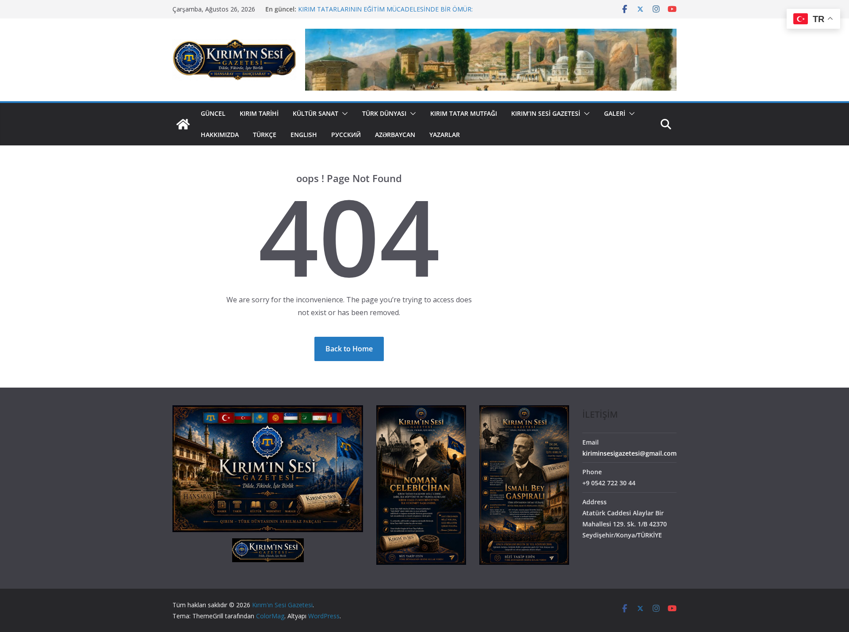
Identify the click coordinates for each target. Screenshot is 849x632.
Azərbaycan (395, 134)
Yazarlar (444, 134)
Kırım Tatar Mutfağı (463, 113)
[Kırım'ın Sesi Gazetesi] (183, 124)
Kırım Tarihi (259, 113)
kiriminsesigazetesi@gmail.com (629, 453)
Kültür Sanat (315, 113)
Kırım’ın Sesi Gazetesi (545, 113)
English (304, 134)
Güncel (213, 113)
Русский (346, 134)
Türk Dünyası (384, 113)
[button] (343, 113)
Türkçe (264, 134)
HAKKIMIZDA (220, 134)
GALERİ (614, 113)
